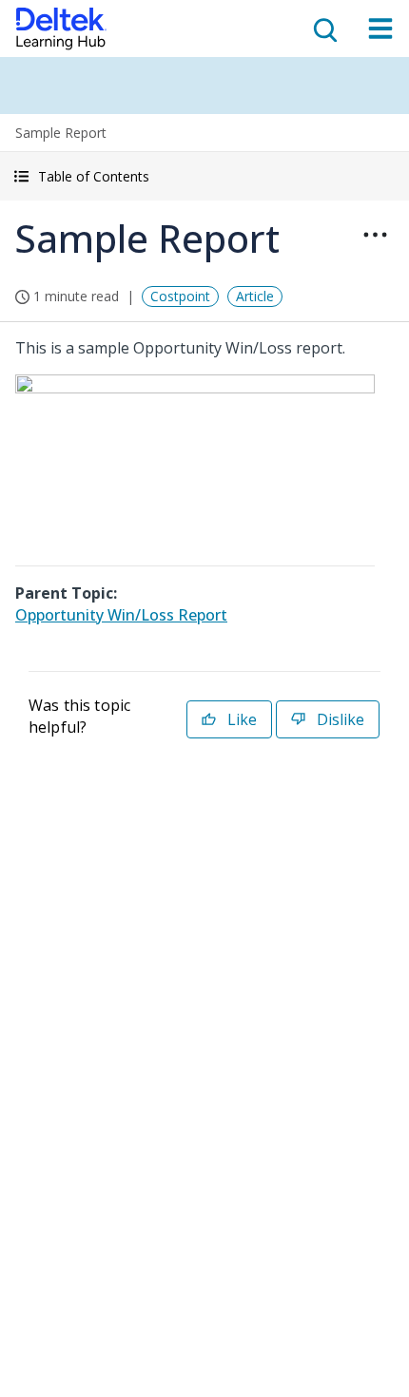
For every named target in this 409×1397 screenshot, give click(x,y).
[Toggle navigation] (380, 28)
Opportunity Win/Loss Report (121, 614)
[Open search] (323, 28)
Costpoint (180, 296)
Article (255, 296)
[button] (204, 176)
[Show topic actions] (375, 235)
